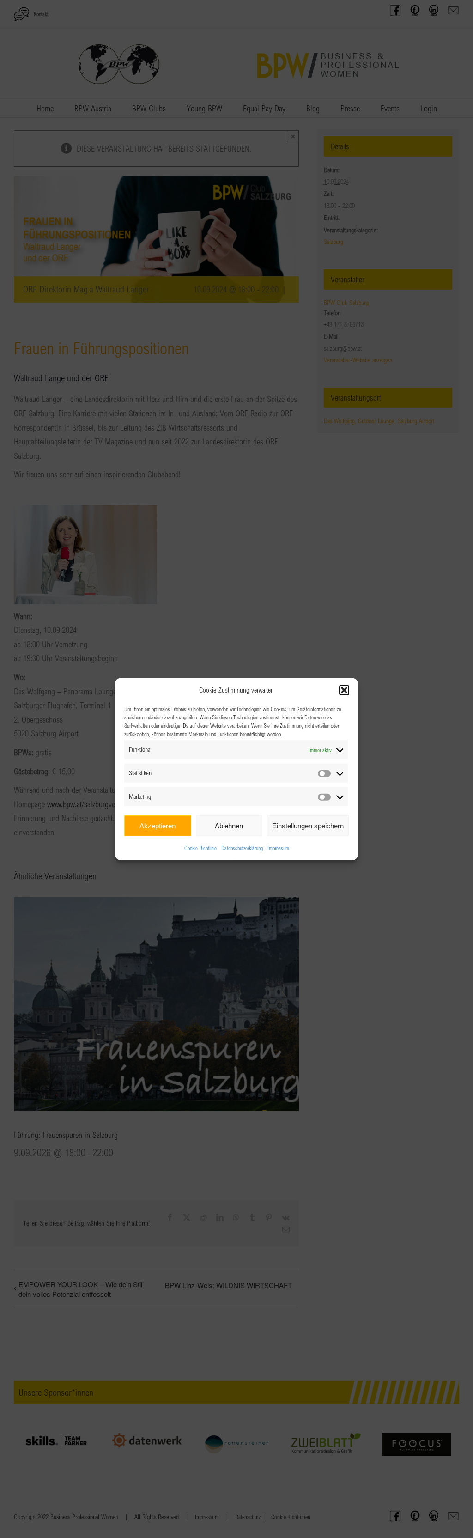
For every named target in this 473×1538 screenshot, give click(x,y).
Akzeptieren (157, 825)
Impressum (278, 847)
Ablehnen (229, 825)
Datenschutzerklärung (242, 847)
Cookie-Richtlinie (200, 847)
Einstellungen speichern (308, 825)
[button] (344, 690)
